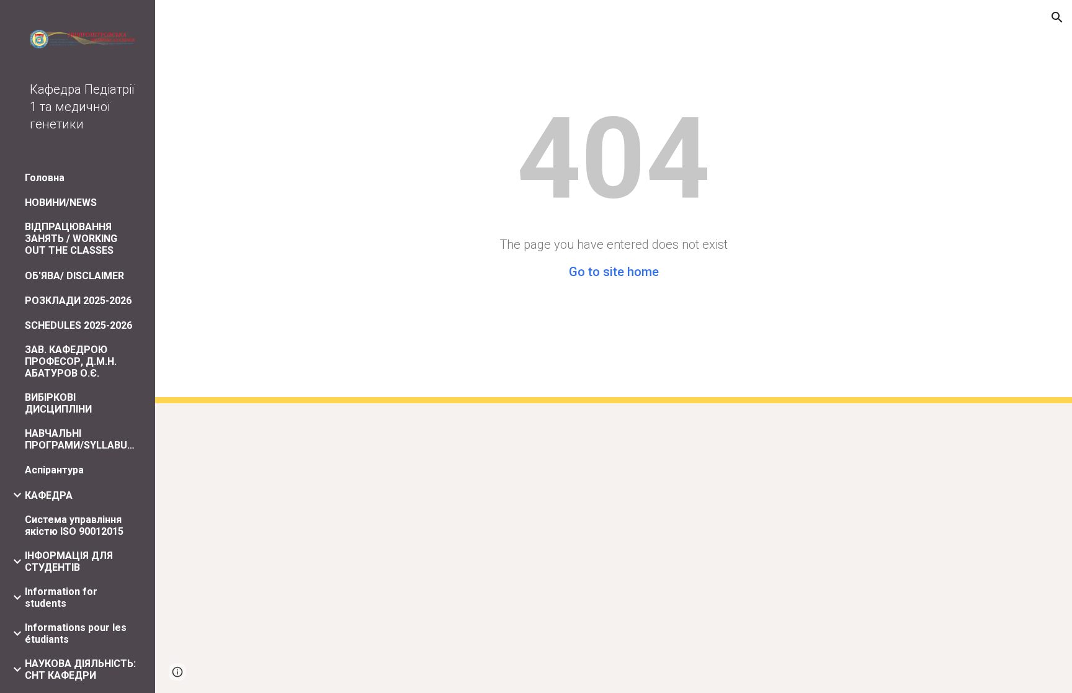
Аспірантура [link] (54, 470)
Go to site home (614, 271)
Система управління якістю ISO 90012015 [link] (74, 525)
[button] (1057, 17)
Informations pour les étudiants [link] (76, 633)
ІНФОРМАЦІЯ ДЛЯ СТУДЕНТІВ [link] (69, 561)
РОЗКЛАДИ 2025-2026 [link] (78, 300)
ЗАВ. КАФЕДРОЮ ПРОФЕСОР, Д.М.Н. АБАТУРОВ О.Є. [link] (71, 361)
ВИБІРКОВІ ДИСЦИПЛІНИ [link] (58, 403)
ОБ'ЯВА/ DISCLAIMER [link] (74, 276)
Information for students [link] (61, 597)
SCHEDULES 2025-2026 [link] (78, 325)
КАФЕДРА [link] (49, 495)
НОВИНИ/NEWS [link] (61, 202)
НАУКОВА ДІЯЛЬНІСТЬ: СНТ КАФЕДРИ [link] (80, 669)
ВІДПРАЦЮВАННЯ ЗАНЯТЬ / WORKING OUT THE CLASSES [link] (71, 238)
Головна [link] (45, 178)
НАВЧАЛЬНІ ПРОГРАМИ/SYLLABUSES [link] (82, 439)
